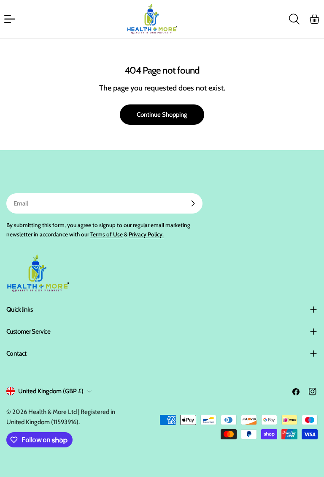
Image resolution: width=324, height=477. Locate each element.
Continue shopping (162, 114)
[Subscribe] (193, 203)
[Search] (294, 19)
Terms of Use (106, 234)
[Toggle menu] (9, 19)
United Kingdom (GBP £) (51, 391)
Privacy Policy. (146, 234)
